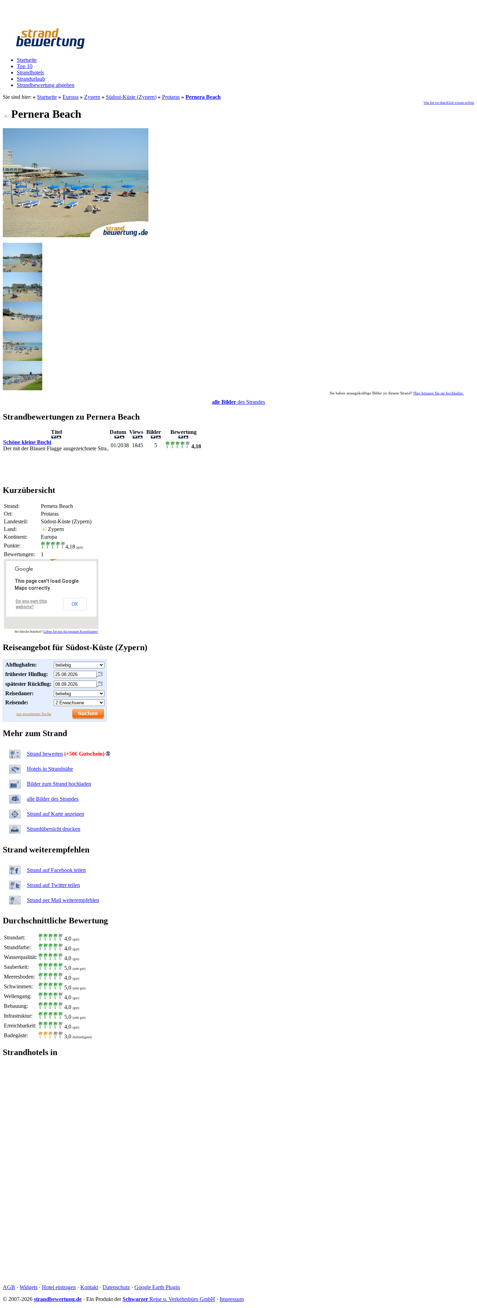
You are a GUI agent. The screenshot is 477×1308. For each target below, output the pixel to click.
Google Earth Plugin (157, 1287)
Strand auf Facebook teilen (56, 870)
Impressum (232, 1299)
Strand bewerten (45, 754)
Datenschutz (116, 1287)
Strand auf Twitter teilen (53, 885)
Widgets (28, 1287)
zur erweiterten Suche (33, 714)
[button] (52, 559)
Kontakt (89, 1287)
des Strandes (238, 402)
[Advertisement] (238, 468)
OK (75, 604)
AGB (9, 1287)
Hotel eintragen (59, 1287)
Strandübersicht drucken (53, 829)
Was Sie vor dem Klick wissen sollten (449, 102)
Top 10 (24, 66)
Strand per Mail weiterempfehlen (63, 900)
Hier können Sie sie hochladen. (438, 393)
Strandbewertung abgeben (45, 85)
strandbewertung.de (58, 1299)
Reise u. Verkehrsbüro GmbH (169, 1299)
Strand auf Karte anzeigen (55, 814)
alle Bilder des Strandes (53, 799)
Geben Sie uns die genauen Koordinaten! (70, 631)
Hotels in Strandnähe (50, 769)
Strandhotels (30, 72)
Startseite (27, 60)
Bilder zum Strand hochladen (59, 784)
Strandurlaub (31, 79)
